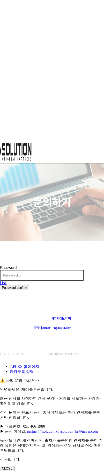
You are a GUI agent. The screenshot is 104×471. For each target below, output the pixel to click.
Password (8, 267)
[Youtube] (37, 303)
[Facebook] (26, 303)
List (3, 283)
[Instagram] (15, 303)
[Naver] (4, 303)
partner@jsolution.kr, (43, 431)
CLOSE (7, 468)
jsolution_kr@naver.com (79, 431)
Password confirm (14, 287)
